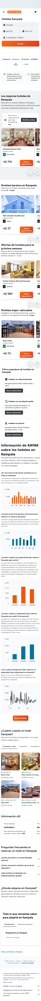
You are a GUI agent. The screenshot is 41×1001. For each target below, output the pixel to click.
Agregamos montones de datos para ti (17, 990)
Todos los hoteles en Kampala (11, 952)
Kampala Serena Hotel (12, 149)
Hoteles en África (28, 961)
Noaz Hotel (7, 341)
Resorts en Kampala (12, 937)
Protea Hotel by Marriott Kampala (16, 281)
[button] (3, 11)
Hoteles (18, 961)
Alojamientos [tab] (10, 924)
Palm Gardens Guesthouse (13, 216)
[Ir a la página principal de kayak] (14, 12)
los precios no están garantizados (19, 979)
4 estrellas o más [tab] (9, 746)
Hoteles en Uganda (13, 963)
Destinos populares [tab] (25, 924)
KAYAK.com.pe (9, 961)
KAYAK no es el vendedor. (13, 986)
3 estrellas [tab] (23, 746)
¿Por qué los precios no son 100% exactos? (16, 994)
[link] (14, 391)
